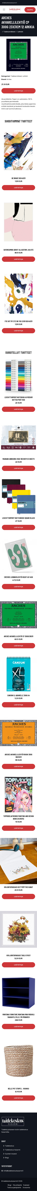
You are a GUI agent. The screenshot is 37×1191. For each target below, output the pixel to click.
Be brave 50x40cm (18, 178)
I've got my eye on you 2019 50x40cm (18, 321)
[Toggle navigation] (4, 9)
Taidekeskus (9, 1146)
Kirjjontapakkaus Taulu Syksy (19, 955)
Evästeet (26, 1185)
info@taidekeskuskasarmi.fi (9, 3)
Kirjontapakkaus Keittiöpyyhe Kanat (18, 887)
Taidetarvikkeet (10, 32)
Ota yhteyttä (17, 1185)
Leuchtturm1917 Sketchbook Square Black (18, 518)
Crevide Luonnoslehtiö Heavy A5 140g (18, 577)
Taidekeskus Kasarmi (12, 1150)
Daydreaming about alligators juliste (18, 250)
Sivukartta (26, 1187)
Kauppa (30, 10)
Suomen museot (11, 1154)
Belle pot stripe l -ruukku (18, 1088)
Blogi (7, 1158)
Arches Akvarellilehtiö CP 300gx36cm (18, 636)
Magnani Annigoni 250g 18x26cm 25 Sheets (19, 459)
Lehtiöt (20, 32)
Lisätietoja (18, 91)
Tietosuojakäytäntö (14, 1187)
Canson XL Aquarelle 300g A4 (18, 695)
